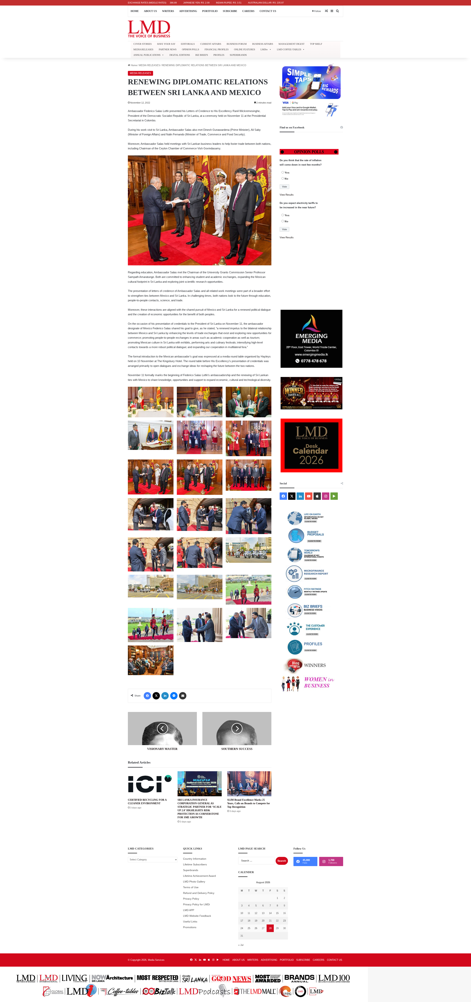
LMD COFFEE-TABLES (289, 49)
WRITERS (168, 11)
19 (256, 920)
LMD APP (188, 910)
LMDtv (264, 49)
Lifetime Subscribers (195, 864)
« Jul (240, 945)
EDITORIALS (188, 44)
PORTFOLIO (210, 11)
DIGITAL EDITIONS (179, 55)
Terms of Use (191, 887)
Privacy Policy (191, 898)
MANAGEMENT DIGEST (291, 44)
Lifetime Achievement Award (199, 876)
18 (249, 920)
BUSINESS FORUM (237, 44)
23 (284, 920)
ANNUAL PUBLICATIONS (146, 55)
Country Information (194, 858)
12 (256, 913)
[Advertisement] (311, 275)
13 (263, 913)
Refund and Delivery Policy (198, 893)
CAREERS (248, 11)
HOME (135, 11)
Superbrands (190, 870)
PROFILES (218, 55)
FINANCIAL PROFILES (217, 49)
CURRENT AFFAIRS (210, 44)
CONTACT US (268, 11)
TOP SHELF (316, 44)
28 (270, 928)
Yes (287, 172)
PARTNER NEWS (167, 49)
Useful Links (190, 921)
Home (133, 65)
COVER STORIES (142, 44)
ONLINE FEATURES (244, 49)
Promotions (189, 927)
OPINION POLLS (190, 49)
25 (249, 928)
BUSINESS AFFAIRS (262, 44)
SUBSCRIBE (230, 11)
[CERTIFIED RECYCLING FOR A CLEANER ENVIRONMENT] (150, 783)
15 (277, 913)
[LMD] (149, 29)
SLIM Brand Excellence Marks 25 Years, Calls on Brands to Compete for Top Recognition (248, 803)
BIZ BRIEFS (201, 55)
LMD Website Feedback (197, 916)
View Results (287, 194)
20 (263, 920)
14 (270, 913)
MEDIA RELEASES (143, 49)
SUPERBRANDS (238, 55)
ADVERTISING (188, 11)
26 (256, 928)
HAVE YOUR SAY (166, 44)
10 (241, 913)
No (286, 178)
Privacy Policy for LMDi (196, 904)
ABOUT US (150, 11)
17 (241, 920)
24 (241, 928)
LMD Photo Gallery (194, 881)
